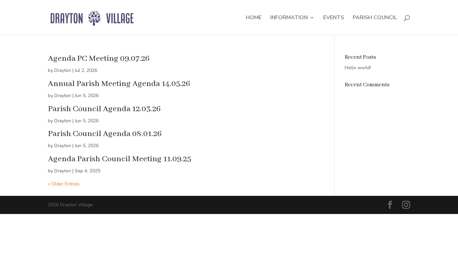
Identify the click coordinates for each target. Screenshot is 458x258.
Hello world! (358, 67)
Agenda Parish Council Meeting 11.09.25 (119, 159)
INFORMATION (289, 18)
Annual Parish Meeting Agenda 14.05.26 (119, 84)
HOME (254, 18)
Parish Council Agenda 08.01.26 (105, 134)
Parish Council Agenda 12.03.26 (104, 109)
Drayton (62, 70)
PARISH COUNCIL (375, 18)
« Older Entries (63, 184)
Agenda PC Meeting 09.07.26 (99, 58)
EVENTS (333, 18)
